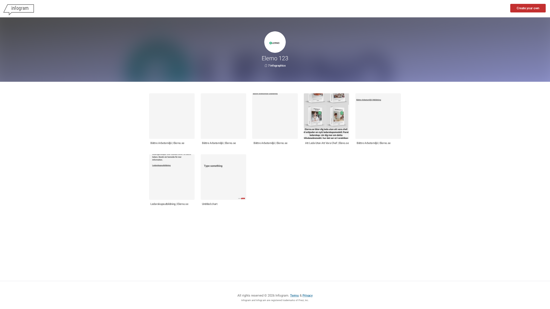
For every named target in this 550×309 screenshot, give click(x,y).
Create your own (528, 8)
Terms (294, 295)
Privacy (307, 295)
